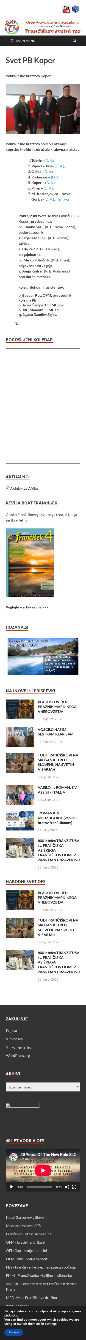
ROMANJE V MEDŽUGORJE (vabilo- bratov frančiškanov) (57, 818)
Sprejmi (14, 1332)
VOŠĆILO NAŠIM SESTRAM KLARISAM (56, 731)
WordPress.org (18, 1055)
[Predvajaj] (11, 1187)
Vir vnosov (14, 1039)
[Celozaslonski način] (74, 1187)
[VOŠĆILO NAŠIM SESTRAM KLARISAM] (20, 730)
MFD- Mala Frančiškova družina (31, 1297)
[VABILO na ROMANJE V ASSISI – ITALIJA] (20, 788)
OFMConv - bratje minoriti (27, 1259)
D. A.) (60, 166)
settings (51, 1324)
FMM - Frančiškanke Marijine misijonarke (39, 1275)
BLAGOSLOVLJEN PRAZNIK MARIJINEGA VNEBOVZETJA (57, 707)
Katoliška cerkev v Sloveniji (27, 1217)
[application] (43, 1170)
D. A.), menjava (57, 199)
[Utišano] (67, 1187)
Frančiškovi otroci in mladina (28, 1234)
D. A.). (49, 188)
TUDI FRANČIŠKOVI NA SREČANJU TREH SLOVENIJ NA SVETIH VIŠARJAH (58, 762)
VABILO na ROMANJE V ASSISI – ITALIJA (57, 789)
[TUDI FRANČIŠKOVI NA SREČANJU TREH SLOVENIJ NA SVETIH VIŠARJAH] (20, 755)
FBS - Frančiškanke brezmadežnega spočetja (41, 1267)
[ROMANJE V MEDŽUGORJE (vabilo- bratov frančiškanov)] (20, 813)
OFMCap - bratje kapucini (26, 1250)
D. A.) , (49, 171)
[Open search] (74, 41)
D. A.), (50, 160)
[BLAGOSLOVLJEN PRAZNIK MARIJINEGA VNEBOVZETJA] (20, 702)
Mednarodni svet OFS (23, 1225)
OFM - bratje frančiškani (25, 1242)
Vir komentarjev (18, 1047)
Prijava (11, 1030)
